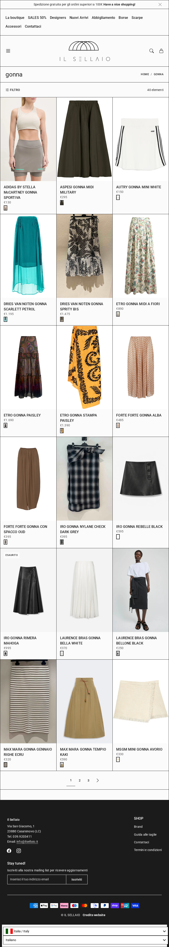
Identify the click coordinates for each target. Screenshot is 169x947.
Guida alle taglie (145, 834)
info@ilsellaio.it (27, 841)
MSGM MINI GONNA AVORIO (139, 749)
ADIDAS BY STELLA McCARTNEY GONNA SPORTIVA (20, 192)
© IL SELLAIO (70, 915)
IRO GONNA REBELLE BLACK (139, 527)
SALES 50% (37, 18)
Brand (138, 826)
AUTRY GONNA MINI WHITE (138, 187)
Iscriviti (77, 879)
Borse (123, 18)
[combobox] (85, 931)
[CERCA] (151, 51)
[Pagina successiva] (98, 780)
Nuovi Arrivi (79, 18)
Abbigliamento (103, 18)
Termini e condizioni (148, 850)
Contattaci (33, 26)
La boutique (15, 18)
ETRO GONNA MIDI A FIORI (138, 304)
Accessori (13, 26)
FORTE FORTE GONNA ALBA (139, 415)
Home (145, 74)
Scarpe (137, 18)
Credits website (94, 915)
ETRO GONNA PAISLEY (22, 415)
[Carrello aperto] (161, 51)
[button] (9, 51)
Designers (58, 18)
